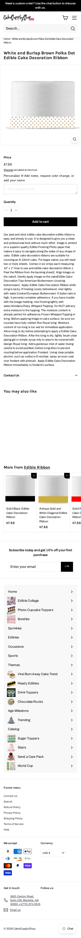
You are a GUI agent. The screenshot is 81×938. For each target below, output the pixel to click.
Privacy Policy (12, 812)
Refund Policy (12, 807)
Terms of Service (14, 824)
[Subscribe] (67, 567)
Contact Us (10, 795)
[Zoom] (75, 139)
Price (7, 157)
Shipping (8, 170)
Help (7, 829)
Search (8, 801)
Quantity (10, 202)
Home (7, 39)
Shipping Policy (13, 818)
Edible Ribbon (37, 467)
